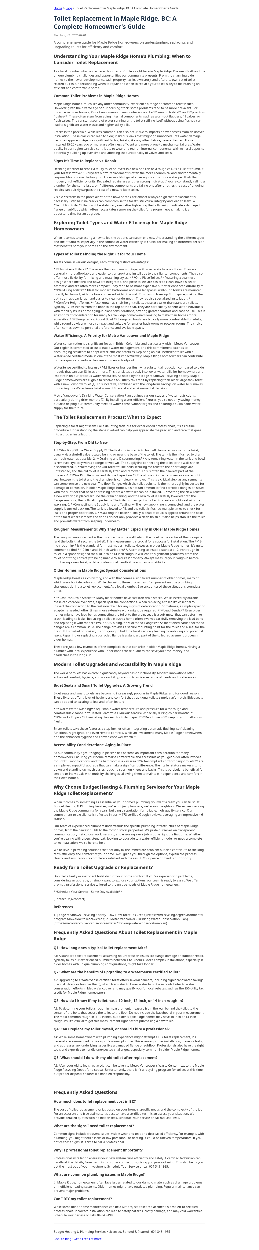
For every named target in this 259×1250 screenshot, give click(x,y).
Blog (69, 8)
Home (58, 8)
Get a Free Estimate (88, 1239)
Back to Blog (62, 1239)
